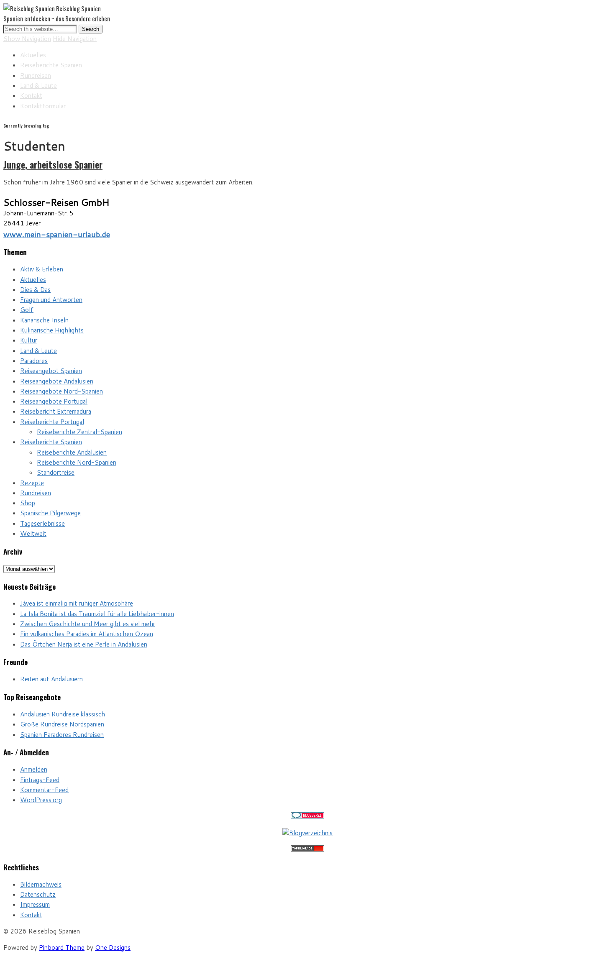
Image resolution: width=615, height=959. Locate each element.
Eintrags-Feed (39, 779)
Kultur (28, 340)
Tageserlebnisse (42, 523)
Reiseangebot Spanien (51, 370)
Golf (26, 309)
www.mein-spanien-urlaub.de (56, 234)
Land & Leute (38, 85)
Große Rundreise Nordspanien (62, 724)
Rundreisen (35, 75)
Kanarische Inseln (44, 320)
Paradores (34, 360)
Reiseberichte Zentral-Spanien (79, 431)
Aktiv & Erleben (41, 269)
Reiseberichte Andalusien (72, 452)
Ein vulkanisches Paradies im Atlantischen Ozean (86, 633)
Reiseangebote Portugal (53, 401)
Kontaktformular (43, 106)
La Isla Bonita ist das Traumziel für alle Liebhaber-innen (97, 613)
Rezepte (32, 482)
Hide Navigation (75, 38)
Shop (27, 503)
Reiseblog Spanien (78, 8)
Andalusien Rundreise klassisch (62, 714)
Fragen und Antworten (51, 299)
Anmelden (33, 769)
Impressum (35, 904)
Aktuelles (33, 55)
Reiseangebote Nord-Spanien (61, 391)
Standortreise (55, 472)
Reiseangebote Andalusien (56, 381)
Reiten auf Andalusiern (51, 679)
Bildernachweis (41, 884)
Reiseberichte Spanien (51, 65)
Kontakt (31, 95)
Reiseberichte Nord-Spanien (76, 462)
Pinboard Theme (62, 947)
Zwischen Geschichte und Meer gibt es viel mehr (87, 623)
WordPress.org (41, 799)
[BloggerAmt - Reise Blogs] (307, 833)
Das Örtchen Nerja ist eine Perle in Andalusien (83, 644)
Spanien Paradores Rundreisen (62, 734)
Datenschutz (38, 894)
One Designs (113, 947)
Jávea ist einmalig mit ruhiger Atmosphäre (76, 603)
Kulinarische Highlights (52, 330)
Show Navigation (27, 38)
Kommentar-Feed (44, 789)
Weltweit (33, 533)
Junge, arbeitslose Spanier (52, 164)
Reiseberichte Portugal (52, 421)
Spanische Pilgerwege (50, 513)
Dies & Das (35, 289)
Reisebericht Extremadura (55, 411)
